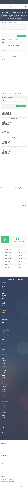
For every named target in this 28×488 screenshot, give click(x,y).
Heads (3, 420)
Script (4, 366)
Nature (3, 431)
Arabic (3, 332)
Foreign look (6, 330)
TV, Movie (4, 427)
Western (3, 314)
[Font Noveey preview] (14, 198)
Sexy (3, 432)
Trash (3, 379)
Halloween (4, 389)
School (3, 377)
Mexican (3, 337)
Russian (3, 339)
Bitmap (3, 327)
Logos (3, 425)
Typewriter (4, 310)
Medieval (4, 360)
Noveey (7, 58)
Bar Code (4, 412)
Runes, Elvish (4, 414)
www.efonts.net (4, 486)
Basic (3, 317)
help (2, 398)
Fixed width (4, 319)
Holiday (4, 384)
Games (3, 419)
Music (3, 429)
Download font (18, 241)
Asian (3, 410)
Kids (2, 424)
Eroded (3, 296)
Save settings (21, 106)
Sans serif (4, 321)
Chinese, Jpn (4, 334)
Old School (4, 307)
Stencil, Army (4, 285)
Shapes (3, 434)
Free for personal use (13, 39)
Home (2, 446)
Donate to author (21, 35)
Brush (3, 369)
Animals (3, 407)
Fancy (2, 59)
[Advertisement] (14, 75)
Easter (3, 387)
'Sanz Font (7, 50)
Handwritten (4, 374)
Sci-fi (3, 346)
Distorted (4, 295)
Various (5, 59)
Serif (3, 322)
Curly (3, 290)
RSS (2, 453)
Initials (3, 305)
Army (3, 408)
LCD (3, 348)
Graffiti (3, 372)
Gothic (4, 354)
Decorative (4, 291)
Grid (2, 300)
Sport (3, 436)
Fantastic (4, 417)
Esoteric (3, 415)
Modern (3, 361)
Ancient (3, 405)
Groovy (3, 302)
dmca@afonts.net (5, 481)
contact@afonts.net (5, 479)
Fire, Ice (3, 298)
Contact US (3, 451)
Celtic (3, 356)
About (2, 448)
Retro (3, 308)
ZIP (18, 239)
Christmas (4, 386)
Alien (3, 403)
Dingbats (5, 401)
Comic (3, 288)
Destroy (3, 293)
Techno (4, 344)
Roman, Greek (5, 335)
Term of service (4, 449)
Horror (3, 303)
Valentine (4, 391)
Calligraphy (4, 370)
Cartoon (3, 286)
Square (3, 349)
